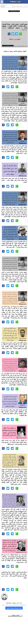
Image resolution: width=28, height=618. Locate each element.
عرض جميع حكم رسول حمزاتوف (14, 608)
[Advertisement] (14, 16)
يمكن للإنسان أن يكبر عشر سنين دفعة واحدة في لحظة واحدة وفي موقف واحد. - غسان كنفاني (14, 180)
